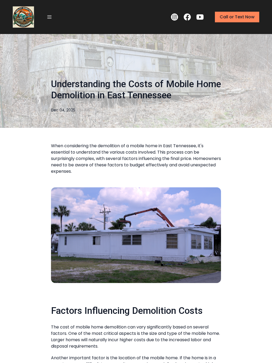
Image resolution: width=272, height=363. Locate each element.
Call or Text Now (237, 17)
